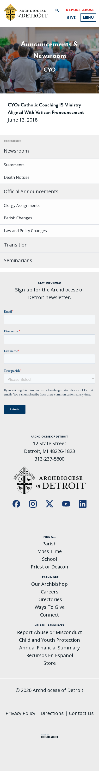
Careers (49, 591)
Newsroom (16, 151)
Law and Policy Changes (25, 230)
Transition (16, 244)
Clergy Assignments (22, 205)
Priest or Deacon (49, 566)
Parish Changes (18, 218)
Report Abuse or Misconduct (49, 632)
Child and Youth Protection (49, 640)
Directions (52, 713)
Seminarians (18, 260)
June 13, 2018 (46, 112)
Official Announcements (31, 191)
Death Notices (17, 177)
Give (71, 17)
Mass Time (49, 551)
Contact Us (81, 713)
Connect (49, 614)
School (49, 559)
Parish (49, 543)
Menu (88, 17)
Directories (49, 599)
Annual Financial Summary (49, 647)
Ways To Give (50, 607)
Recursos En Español (49, 655)
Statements (14, 164)
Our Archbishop (49, 584)
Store (49, 663)
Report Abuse (80, 10)
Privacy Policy (20, 713)
